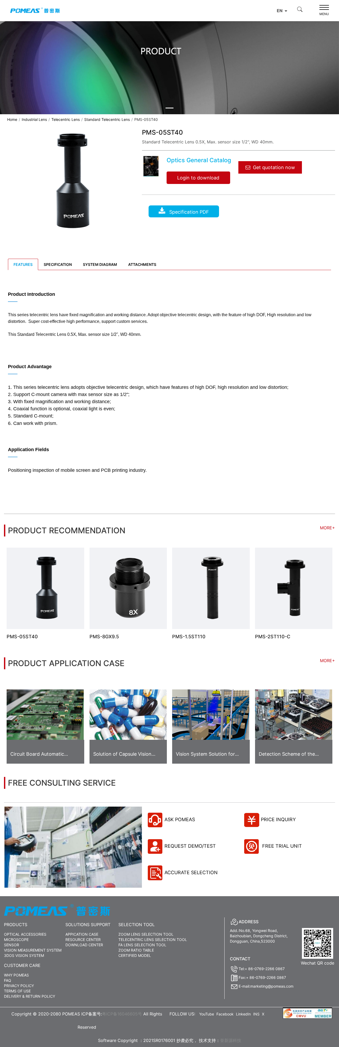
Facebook (225, 1014)
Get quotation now (274, 167)
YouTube (206, 1014)
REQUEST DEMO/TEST (190, 846)
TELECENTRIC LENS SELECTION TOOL (152, 939)
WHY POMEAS (16, 975)
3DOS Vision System (24, 955)
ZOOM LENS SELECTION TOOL (145, 934)
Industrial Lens (34, 119)
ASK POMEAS (179, 819)
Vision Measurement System (32, 950)
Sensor (11, 945)
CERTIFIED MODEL (134, 955)
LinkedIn (243, 1014)
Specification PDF (188, 212)
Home (12, 119)
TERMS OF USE (17, 991)
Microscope (16, 939)
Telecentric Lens (65, 119)
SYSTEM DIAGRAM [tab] (100, 264)
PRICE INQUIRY (278, 819)
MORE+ (327, 527)
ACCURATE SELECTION (191, 872)
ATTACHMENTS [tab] (142, 264)
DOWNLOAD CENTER (84, 945)
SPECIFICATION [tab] (58, 264)
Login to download (198, 178)
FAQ (7, 980)
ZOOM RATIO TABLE (136, 950)
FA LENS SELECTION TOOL (142, 945)
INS (256, 1014)
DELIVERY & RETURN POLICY (29, 996)
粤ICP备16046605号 (122, 1014)
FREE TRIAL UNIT (281, 846)
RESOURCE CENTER (83, 939)
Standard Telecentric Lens (107, 119)
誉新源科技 (230, 1040)
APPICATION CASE (81, 934)
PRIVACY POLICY (19, 985)
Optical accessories (25, 934)
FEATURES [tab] (23, 264)
